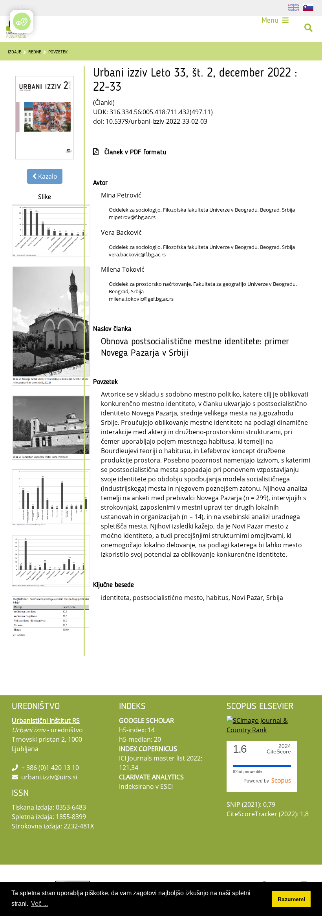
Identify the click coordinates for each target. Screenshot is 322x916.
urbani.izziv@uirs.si (49, 777)
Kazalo (47, 176)
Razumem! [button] (292, 899)
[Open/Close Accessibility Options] (22, 21)
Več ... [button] (39, 903)
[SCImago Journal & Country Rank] (268, 724)
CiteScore (279, 749)
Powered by (257, 781)
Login (23, 8)
